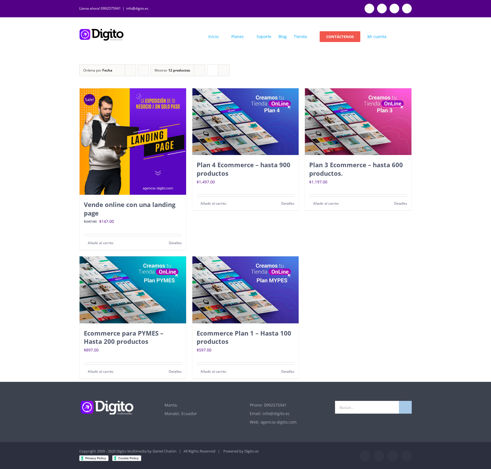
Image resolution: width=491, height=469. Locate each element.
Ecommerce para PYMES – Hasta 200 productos (123, 337)
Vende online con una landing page (129, 208)
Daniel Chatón (164, 451)
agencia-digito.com (279, 422)
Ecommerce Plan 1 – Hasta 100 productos (244, 337)
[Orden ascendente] (143, 70)
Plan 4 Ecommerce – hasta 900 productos (243, 168)
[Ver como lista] (223, 70)
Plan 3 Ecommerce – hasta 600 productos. (356, 168)
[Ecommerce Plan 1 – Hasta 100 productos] (245, 289)
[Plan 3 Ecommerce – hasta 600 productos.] (358, 121)
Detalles (175, 242)
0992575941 (275, 405)
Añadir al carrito (100, 242)
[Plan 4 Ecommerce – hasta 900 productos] (245, 121)
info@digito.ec (137, 8)
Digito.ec (251, 451)
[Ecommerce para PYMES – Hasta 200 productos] (133, 289)
